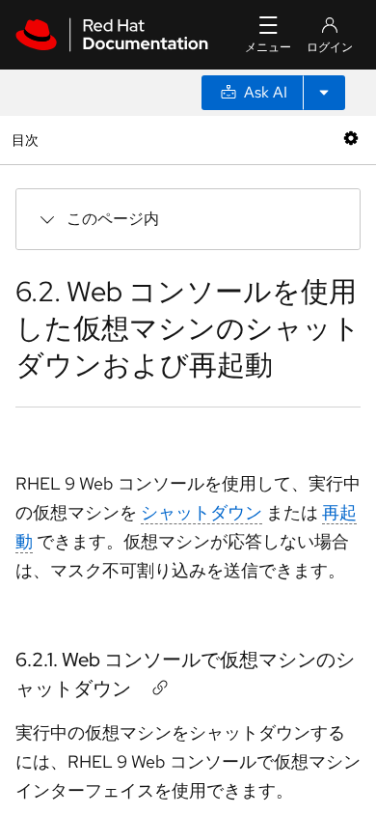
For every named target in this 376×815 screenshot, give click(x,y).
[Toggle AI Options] (324, 92)
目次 (27, 139)
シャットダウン (201, 512)
